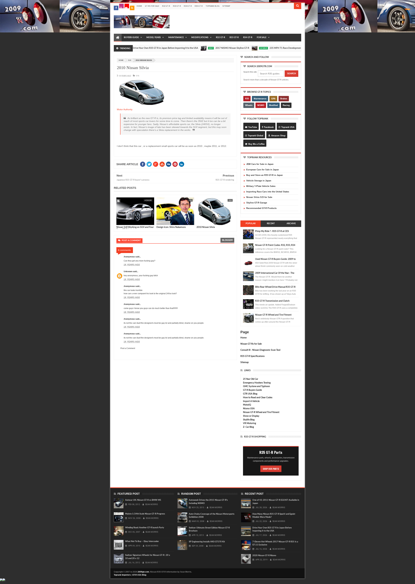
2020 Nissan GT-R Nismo (264, 556)
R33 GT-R (177, 6)
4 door (148, 200)
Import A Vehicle (251, 401)
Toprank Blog (212, 6)
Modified (273, 105)
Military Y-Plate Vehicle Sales (260, 186)
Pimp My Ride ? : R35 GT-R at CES (272, 231)
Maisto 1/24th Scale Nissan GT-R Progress (145, 514)
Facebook (269, 127)
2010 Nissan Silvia (133, 67)
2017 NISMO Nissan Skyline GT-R (215, 48)
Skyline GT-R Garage (256, 202)
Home (139, 6)
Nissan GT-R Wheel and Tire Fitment (273, 315)
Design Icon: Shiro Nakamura (171, 227)
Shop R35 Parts (271, 468)
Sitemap (226, 6)
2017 (194, 48)
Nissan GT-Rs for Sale (251, 344)
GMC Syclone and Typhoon (256, 386)
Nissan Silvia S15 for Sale (259, 197)
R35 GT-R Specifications (252, 356)
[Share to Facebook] (119, 221)
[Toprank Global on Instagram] (121, 6)
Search (291, 73)
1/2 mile (246, 48)
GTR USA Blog (250, 394)
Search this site (250, 72)
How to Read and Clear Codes (257, 397)
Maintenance (176, 37)
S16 (129, 60)
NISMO (260, 105)
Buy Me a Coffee (256, 144)
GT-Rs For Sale (152, 6)
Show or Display (251, 416)
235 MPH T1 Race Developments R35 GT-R (273, 48)
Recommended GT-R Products (261, 208)
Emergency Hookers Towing (257, 383)
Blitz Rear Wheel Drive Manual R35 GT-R (275, 287)
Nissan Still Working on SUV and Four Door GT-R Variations (135, 228)
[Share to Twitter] (123, 221)
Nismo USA (249, 408)
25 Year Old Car (250, 379)
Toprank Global (255, 135)
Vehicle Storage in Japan (258, 180)
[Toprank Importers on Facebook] (116, 8)
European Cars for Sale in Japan (262, 169)
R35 (247, 98)
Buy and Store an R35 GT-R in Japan (264, 175)
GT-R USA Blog (139, 575)
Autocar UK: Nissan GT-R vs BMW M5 (143, 500)
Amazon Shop (278, 135)
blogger (227, 240)
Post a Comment (127, 348)
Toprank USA (287, 127)
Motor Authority (124, 109)
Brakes (283, 98)
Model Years (153, 37)
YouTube (252, 127)
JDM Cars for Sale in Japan (259, 164)
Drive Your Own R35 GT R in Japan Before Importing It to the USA (148, 48)
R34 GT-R (188, 6)
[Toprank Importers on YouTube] (126, 6)
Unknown (128, 271)
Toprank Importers (122, 575)
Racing (286, 105)
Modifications (199, 37)
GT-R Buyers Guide (252, 390)
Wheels (248, 105)
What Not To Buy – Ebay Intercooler (142, 541)
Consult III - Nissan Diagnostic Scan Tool (260, 350)
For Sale (261, 37)
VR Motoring (249, 423)
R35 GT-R (199, 6)
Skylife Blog (249, 420)
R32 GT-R (166, 6)
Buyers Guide (131, 37)
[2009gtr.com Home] (118, 37)
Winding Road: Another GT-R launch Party (144, 528)
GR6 (273, 98)
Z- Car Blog (248, 427)
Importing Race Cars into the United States (267, 191)
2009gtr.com (143, 572)
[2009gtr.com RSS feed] (132, 8)
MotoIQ (247, 405)
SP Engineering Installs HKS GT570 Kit (207, 542)
